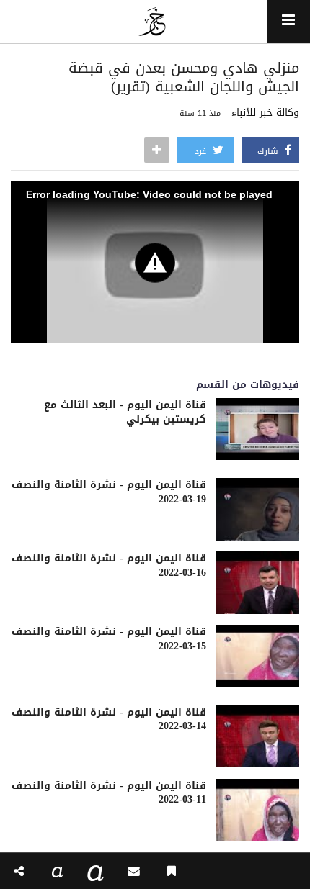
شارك (269, 151)
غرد (202, 151)
